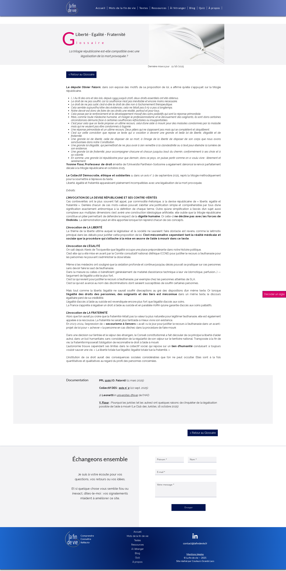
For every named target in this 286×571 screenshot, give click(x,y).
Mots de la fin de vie (137, 536)
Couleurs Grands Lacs (203, 561)
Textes (137, 540)
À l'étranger (137, 549)
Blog (137, 553)
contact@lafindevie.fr (195, 543)
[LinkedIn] (195, 536)
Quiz (137, 557)
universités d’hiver (127, 395)
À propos (137, 562)
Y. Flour (104, 402)
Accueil (138, 531)
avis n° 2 (124, 387)
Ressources (137, 544)
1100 (108, 380)
